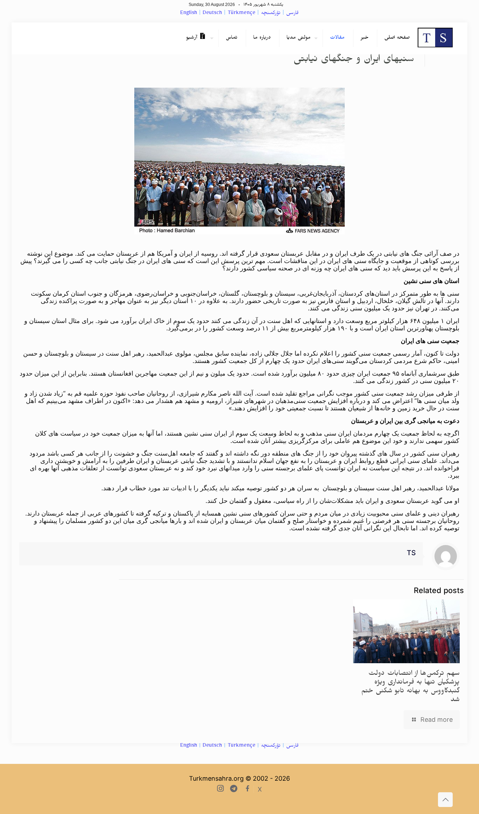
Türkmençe (241, 14)
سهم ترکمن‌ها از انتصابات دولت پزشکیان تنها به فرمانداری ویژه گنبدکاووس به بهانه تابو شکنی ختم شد (410, 687)
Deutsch (212, 14)
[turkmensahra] (435, 38)
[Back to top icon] (445, 799)
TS (411, 553)
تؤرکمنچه (271, 14)
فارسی (292, 14)
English (188, 14)
